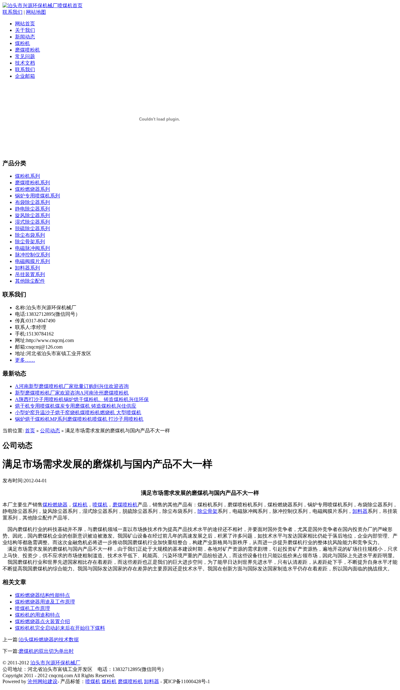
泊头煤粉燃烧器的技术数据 (49, 639)
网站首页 (25, 23)
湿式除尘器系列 (32, 222)
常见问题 (25, 56)
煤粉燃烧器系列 (32, 189)
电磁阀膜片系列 (32, 261)
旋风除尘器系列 (32, 215)
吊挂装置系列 (30, 274)
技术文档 (25, 63)
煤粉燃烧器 (55, 504)
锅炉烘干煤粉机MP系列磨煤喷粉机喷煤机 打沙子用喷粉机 (79, 419)
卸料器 (360, 511)
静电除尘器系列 (32, 208)
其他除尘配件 (30, 281)
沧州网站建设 (43, 681)
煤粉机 (22, 43)
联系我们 (12, 12)
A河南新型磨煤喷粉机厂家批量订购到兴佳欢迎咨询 (72, 386)
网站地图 (36, 12)
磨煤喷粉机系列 (32, 182)
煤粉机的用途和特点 (37, 615)
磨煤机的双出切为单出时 (46, 651)
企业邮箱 (25, 76)
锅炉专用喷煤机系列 (37, 195)
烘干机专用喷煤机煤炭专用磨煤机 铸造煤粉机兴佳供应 (75, 406)
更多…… (25, 360)
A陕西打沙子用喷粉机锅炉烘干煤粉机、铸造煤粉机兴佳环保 (82, 399)
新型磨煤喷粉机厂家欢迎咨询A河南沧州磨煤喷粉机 (72, 392)
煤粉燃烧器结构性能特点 (42, 595)
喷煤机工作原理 (32, 608)
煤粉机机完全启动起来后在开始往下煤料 (60, 628)
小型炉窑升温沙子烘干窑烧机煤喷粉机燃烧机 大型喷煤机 (78, 412)
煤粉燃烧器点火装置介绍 (42, 621)
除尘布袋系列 (30, 235)
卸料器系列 (27, 268)
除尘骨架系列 (30, 241)
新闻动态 (25, 36)
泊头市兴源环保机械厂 (55, 662)
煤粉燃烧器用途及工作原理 (45, 601)
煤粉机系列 (27, 176)
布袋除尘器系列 (32, 202)
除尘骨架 (208, 511)
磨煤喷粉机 (27, 49)
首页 (30, 430)
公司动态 (50, 430)
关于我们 (25, 30)
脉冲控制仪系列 (32, 254)
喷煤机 (100, 504)
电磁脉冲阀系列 (32, 248)
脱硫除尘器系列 (32, 228)
